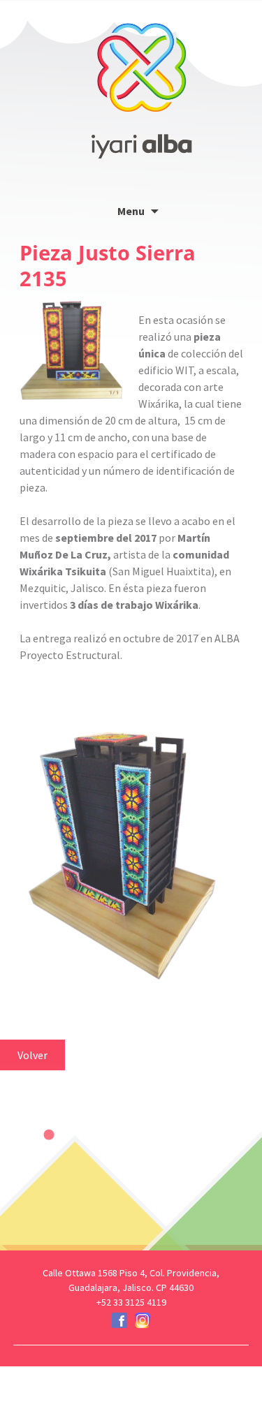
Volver (32, 1055)
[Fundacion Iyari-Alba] (141, 80)
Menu (131, 211)
